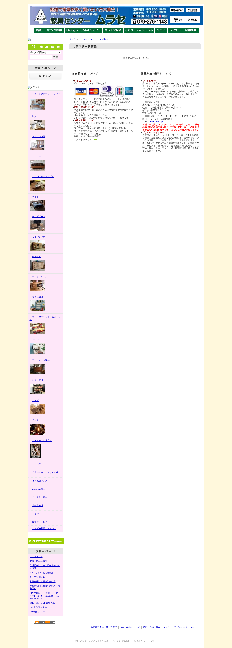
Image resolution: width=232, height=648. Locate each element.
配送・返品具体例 (38, 561)
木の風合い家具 (39, 480)
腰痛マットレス (39, 522)
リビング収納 (38, 236)
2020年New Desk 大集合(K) (42, 603)
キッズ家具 (37, 297)
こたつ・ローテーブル (43, 176)
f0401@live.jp (156, 122)
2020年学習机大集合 (39, 607)
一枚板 (35, 400)
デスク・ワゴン (39, 276)
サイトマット (36, 556)
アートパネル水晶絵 (42, 440)
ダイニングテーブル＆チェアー (45, 95)
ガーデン (36, 340)
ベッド (35, 196)
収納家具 (36, 256)
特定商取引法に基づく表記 (104, 627)
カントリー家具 (39, 497)
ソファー (36, 156)
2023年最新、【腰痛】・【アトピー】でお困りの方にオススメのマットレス (45, 596)
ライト (35, 420)
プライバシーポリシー (183, 627)
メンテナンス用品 (99, 39)
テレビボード (38, 216)
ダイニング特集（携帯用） (43, 572)
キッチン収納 (38, 136)
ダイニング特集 (37, 577)
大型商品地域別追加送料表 (43, 581)
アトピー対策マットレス (44, 528)
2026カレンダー (37, 611)
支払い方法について (130, 627)
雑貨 (34, 116)
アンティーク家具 (41, 360)
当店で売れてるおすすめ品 (45, 472)
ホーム (72, 39)
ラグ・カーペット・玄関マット (45, 318)
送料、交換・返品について (156, 627)
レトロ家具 (37, 380)
